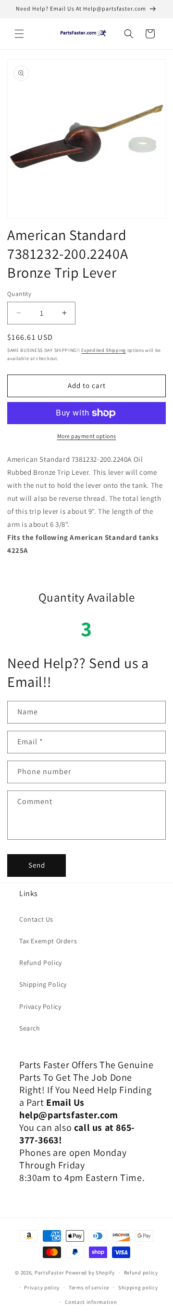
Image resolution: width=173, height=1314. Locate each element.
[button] (19, 33)
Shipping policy (138, 1287)
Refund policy (141, 1272)
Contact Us (36, 919)
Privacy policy (42, 1287)
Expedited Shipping (103, 350)
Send (36, 865)
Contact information (91, 1302)
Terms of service (89, 1287)
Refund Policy (40, 962)
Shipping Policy (43, 984)
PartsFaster (49, 1272)
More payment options (86, 436)
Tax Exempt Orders (48, 941)
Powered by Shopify (90, 1272)
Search (29, 1028)
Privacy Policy (40, 1006)
